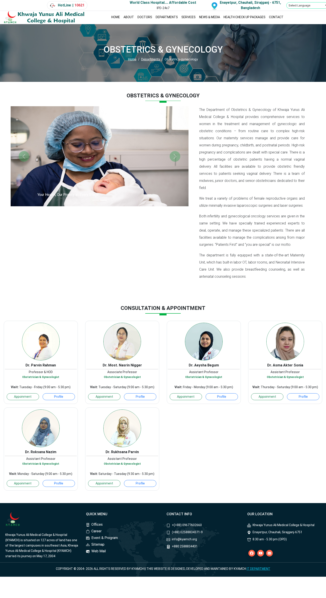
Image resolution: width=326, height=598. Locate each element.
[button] (24, 156)
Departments (150, 59)
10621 (79, 5)
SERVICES (188, 17)
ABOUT (129, 17)
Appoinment (22, 396)
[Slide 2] (103, 200)
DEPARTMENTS (167, 17)
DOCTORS (144, 17)
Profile (58, 396)
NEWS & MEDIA (209, 17)
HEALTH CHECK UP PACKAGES (244, 17)
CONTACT (276, 17)
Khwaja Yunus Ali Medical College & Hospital (51, 17)
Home (132, 59)
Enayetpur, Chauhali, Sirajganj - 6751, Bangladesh (250, 5)
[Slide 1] (95, 200)
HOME (115, 17)
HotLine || (70, 5)
